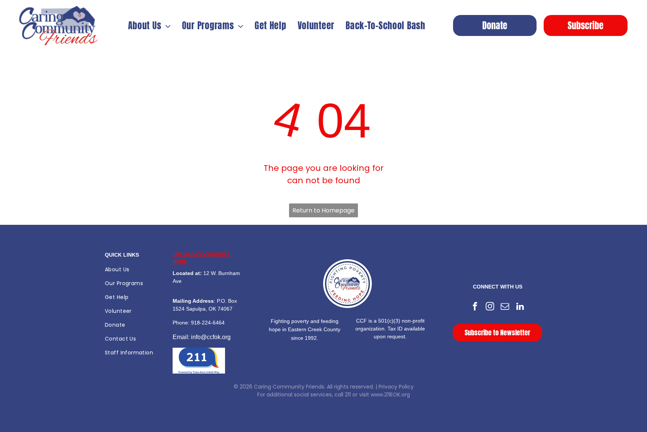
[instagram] (489, 307)
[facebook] (475, 307)
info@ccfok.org (211, 337)
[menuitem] (149, 25)
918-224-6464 (208, 323)
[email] (504, 307)
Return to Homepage (323, 210)
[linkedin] (519, 307)
